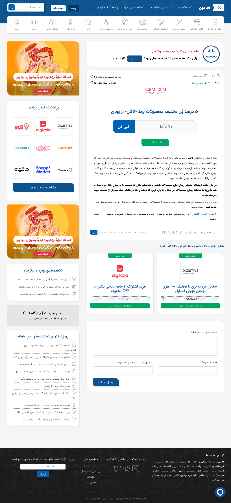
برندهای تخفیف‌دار (160, 7)
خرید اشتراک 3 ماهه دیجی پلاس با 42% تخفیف (120, 289)
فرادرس (192, 475)
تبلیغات (90, 477)
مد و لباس (197, 76)
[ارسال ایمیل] (164, 233)
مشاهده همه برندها (43, 187)
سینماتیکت (218, 475)
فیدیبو (208, 475)
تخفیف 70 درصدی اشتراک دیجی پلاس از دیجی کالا (42, 357)
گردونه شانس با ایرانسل (57, 386)
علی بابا (156, 466)
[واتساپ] (169, 233)
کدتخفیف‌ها (184, 7)
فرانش (184, 475)
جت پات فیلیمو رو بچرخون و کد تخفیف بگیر (45, 379)
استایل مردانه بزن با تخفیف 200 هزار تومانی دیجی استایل (190, 289)
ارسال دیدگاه (105, 382)
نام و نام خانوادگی (208, 363)
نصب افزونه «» (202, 214)
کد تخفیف (185, 462)
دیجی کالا (172, 466)
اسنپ (163, 466)
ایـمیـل (132, 363)
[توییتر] (175, 233)
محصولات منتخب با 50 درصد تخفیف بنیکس (45, 294)
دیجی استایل (178, 471)
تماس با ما (91, 482)
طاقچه (200, 475)
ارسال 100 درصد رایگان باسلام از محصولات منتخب (43, 279)
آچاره (163, 475)
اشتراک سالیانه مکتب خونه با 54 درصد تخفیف (44, 287)
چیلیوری (191, 471)
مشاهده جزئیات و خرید (190, 306)
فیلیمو (156, 471)
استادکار (155, 475)
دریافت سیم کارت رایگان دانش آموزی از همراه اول (42, 372)
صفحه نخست (91, 466)
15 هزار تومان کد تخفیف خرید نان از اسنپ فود (44, 364)
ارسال (43, 474)
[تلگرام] (180, 233)
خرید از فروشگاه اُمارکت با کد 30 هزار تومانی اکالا (43, 412)
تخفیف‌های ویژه (133, 7)
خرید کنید (155, 142)
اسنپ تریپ (217, 471)
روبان (134, 58)
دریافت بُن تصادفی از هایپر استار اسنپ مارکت (45, 419)
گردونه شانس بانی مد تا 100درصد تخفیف (47, 405)
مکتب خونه (173, 475)
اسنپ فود (203, 471)
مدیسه (165, 471)
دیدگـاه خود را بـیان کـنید (204, 332)
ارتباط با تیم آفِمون (107, 7)
